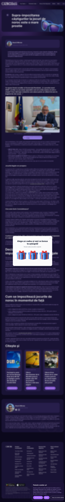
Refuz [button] (46, 497)
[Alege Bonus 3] (44, 255)
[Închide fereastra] (50, 238)
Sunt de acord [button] (38, 497)
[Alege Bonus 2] (33, 255)
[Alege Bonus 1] (21, 255)
